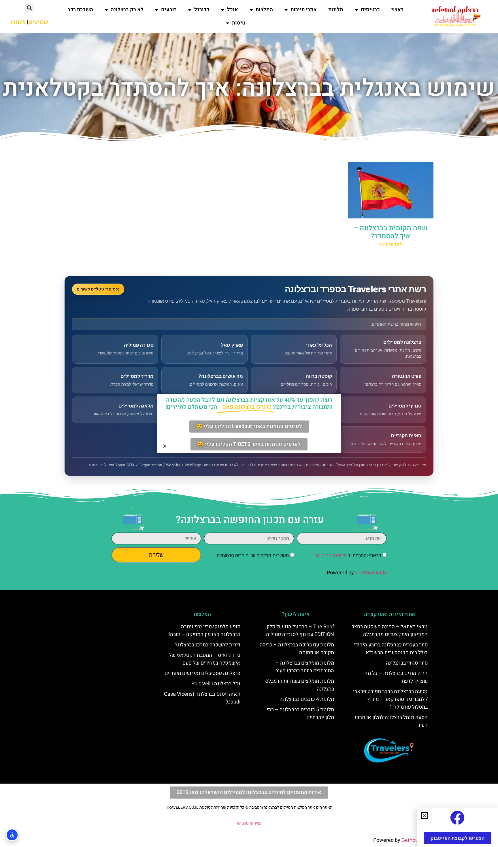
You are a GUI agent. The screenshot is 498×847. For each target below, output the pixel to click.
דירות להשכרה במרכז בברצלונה (207, 645)
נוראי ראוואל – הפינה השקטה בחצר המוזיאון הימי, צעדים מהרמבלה (390, 630)
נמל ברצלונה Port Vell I (215, 684)
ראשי (397, 10)
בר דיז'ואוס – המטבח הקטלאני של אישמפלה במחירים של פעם (204, 659)
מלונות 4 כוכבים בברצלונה (307, 699)
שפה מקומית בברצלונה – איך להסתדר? (391, 232)
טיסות (238, 23)
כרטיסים (370, 10)
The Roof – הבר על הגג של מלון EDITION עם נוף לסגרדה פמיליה (300, 630)
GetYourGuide (371, 573)
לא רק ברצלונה (127, 10)
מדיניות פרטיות (249, 823)
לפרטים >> (390, 244)
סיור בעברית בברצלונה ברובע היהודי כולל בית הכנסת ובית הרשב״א (391, 649)
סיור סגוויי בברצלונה (407, 663)
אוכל (232, 10)
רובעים (169, 10)
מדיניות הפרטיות (331, 555)
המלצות (264, 10)
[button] (29, 7)
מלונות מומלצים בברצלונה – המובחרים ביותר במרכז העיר (305, 667)
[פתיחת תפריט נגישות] (12, 835)
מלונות (335, 10)
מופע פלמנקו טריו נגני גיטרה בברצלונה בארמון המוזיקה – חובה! (204, 630)
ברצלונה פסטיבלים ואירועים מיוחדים (202, 673)
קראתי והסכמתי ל (348, 555)
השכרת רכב (80, 10)
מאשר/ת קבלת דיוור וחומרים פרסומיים (253, 555)
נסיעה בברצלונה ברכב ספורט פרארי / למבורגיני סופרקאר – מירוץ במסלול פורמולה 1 (390, 699)
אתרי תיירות (303, 10)
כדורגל (202, 10)
